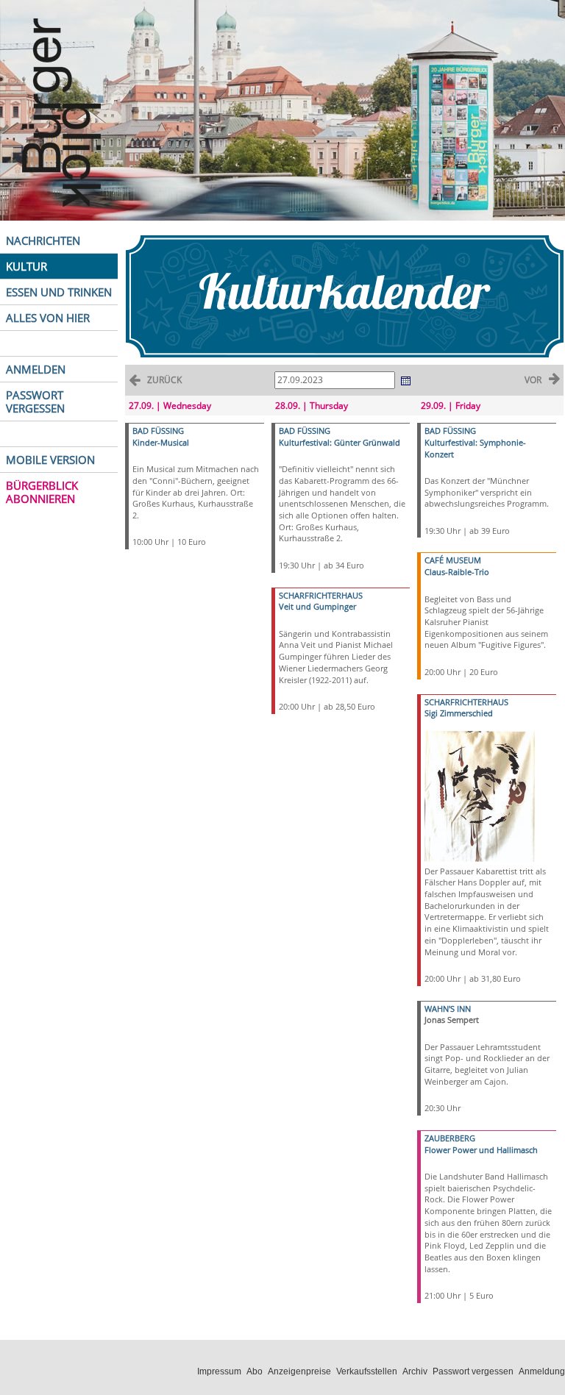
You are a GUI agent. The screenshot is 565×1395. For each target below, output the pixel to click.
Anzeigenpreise (299, 1371)
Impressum (219, 1371)
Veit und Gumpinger (317, 606)
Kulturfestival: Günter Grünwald (339, 442)
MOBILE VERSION (50, 459)
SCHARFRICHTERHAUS (321, 595)
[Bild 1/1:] (479, 795)
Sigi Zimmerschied (458, 712)
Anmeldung (542, 1371)
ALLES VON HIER (48, 317)
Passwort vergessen (473, 1371)
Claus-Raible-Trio (456, 571)
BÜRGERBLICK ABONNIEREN (42, 492)
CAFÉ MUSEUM (452, 560)
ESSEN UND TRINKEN (59, 292)
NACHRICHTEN (43, 240)
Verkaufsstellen (366, 1371)
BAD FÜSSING (158, 430)
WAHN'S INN (447, 1008)
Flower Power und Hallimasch (481, 1149)
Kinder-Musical (160, 442)
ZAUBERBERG (449, 1138)
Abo (254, 1371)
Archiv (414, 1371)
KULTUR (26, 266)
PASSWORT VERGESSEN (35, 401)
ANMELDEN (35, 369)
